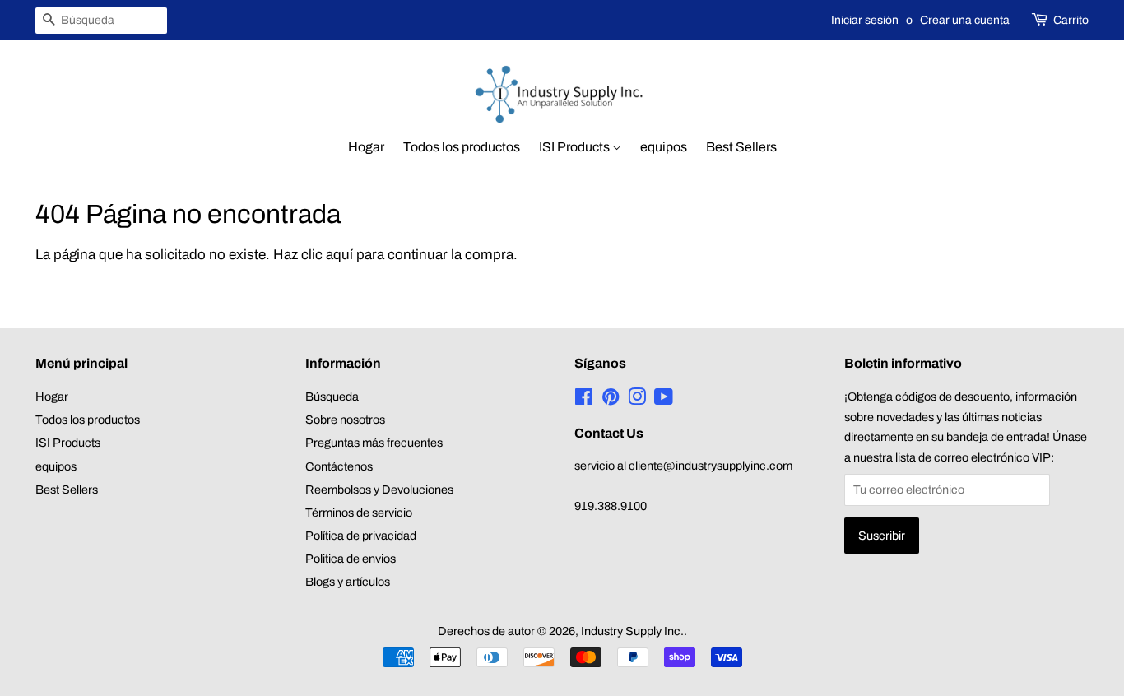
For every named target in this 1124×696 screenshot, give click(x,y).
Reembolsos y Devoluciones (379, 489)
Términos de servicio (358, 512)
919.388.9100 (610, 506)
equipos (663, 147)
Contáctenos (339, 466)
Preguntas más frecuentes (374, 442)
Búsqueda (332, 396)
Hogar (366, 147)
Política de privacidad (360, 535)
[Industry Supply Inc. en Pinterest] (610, 399)
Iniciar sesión (865, 20)
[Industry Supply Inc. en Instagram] (637, 399)
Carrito (1071, 20)
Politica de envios (350, 558)
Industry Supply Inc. (632, 631)
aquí (339, 254)
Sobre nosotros (345, 419)
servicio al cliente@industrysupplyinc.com (683, 465)
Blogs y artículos (347, 581)
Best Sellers (741, 147)
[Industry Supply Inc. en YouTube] (663, 399)
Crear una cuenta (965, 20)
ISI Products (575, 147)
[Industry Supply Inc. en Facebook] (583, 399)
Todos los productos (461, 147)
